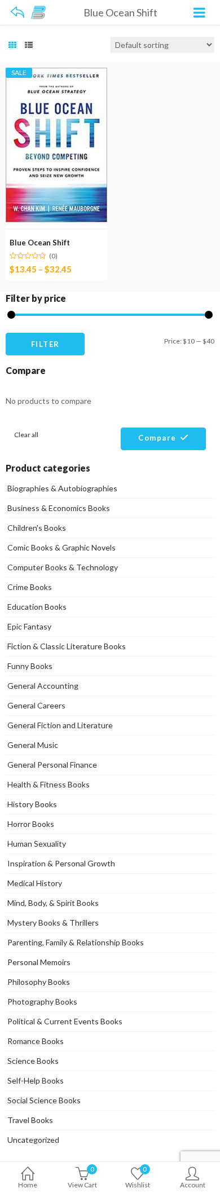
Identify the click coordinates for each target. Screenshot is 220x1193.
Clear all (26, 434)
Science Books (33, 1061)
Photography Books (42, 1001)
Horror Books (30, 824)
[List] (29, 45)
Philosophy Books (38, 982)
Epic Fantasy (29, 626)
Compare (157, 437)
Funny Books (29, 666)
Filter (45, 344)
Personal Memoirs (39, 962)
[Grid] (12, 45)
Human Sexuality (36, 843)
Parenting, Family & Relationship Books (75, 942)
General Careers (36, 705)
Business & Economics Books (58, 508)
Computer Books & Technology (62, 567)
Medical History (34, 883)
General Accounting (42, 685)
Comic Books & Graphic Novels (61, 547)
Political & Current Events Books (64, 1021)
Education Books (37, 606)
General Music (32, 745)
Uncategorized (33, 1139)
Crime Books (29, 587)
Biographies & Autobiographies (62, 488)
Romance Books (35, 1041)
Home (27, 1185)
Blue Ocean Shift (40, 242)
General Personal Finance (52, 764)
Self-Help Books (35, 1080)
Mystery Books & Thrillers (53, 922)
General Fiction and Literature (60, 725)
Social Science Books (44, 1100)
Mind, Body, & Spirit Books (53, 903)
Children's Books (36, 527)
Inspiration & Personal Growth (61, 863)
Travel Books (30, 1120)
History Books (32, 804)
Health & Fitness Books (48, 784)
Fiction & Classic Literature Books (66, 646)
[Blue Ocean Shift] (56, 74)
